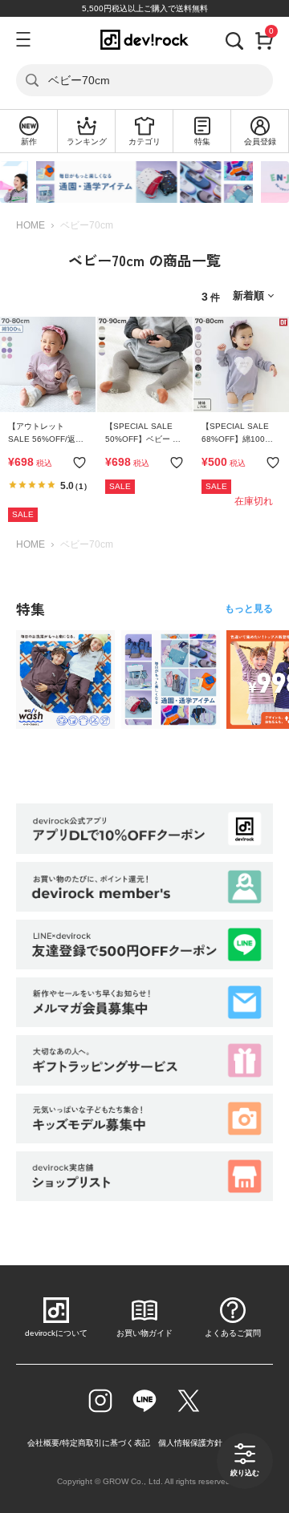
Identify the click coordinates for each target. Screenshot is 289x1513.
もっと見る (249, 608)
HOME (30, 225)
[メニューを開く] (22, 39)
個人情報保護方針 (190, 1442)
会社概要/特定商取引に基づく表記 (88, 1442)
